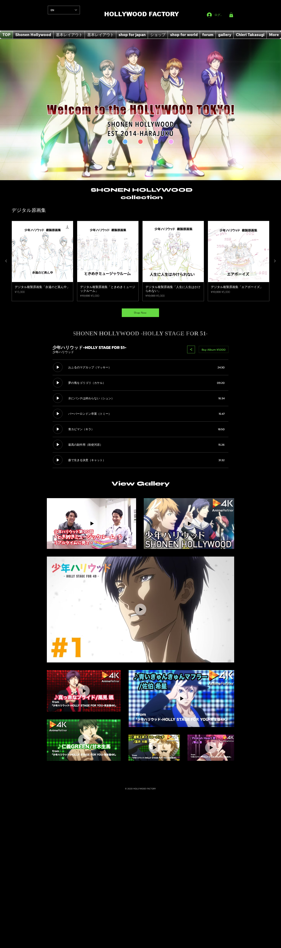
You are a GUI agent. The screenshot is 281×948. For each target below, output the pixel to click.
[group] (140, 261)
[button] (231, 14)
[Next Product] (275, 261)
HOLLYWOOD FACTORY (141, 14)
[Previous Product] (6, 261)
